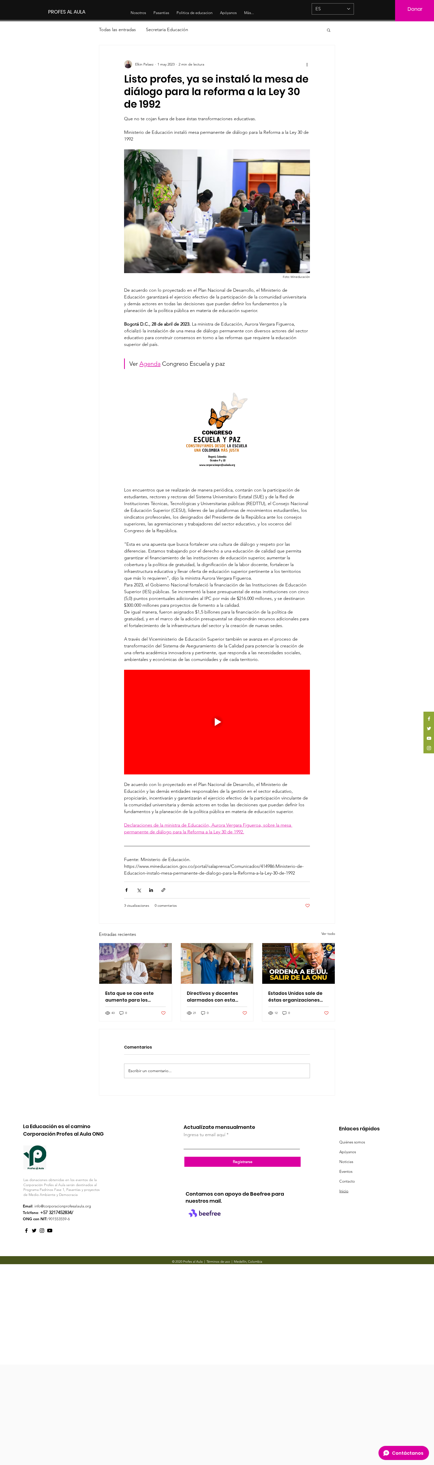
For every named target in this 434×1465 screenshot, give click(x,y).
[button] (328, 30)
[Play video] (217, 722)
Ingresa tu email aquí (204, 1134)
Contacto (347, 1181)
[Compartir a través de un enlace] (163, 890)
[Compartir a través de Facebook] (126, 890)
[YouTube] (429, 738)
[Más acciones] (307, 64)
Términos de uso (218, 1261)
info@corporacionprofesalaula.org (62, 1206)
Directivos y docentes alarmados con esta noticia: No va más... (212, 996)
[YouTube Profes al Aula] (50, 1231)
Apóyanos (347, 1151)
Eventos (345, 1171)
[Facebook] (429, 718)
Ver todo (328, 933)
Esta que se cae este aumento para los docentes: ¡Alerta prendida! (129, 996)
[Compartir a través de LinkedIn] (151, 890)
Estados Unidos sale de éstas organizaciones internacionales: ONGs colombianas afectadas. (297, 996)
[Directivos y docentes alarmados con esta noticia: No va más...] (217, 963)
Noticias (346, 1161)
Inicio (343, 1191)
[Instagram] (429, 748)
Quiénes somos (352, 1142)
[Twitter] (429, 728)
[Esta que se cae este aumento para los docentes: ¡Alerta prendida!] (135, 963)
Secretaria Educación (167, 29)
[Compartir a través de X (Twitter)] (138, 890)
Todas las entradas (117, 29)
